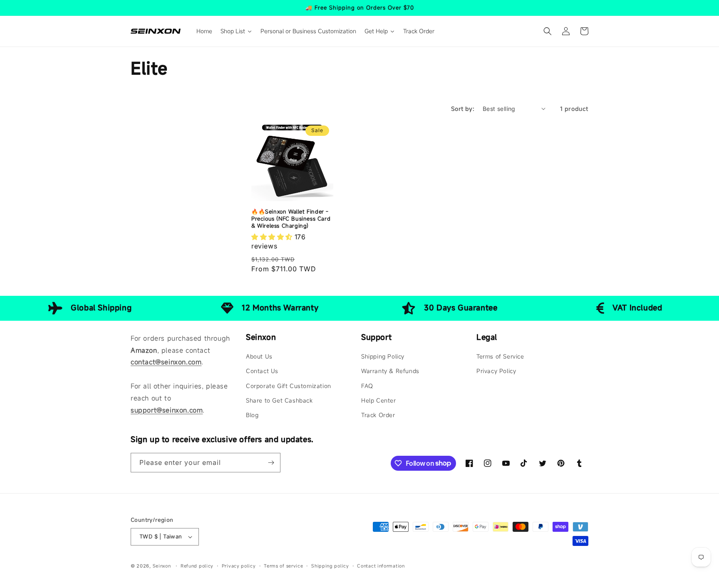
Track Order (378, 415)
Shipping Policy (382, 356)
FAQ (367, 386)
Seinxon (162, 566)
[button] (547, 31)
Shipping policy (330, 566)
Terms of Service (500, 356)
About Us (259, 356)
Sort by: (462, 109)
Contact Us (262, 371)
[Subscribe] (271, 462)
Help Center (378, 400)
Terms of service (283, 566)
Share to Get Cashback (279, 400)
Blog (252, 415)
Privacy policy (239, 566)
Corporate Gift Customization (288, 386)
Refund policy (197, 566)
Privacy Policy (496, 371)
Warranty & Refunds (390, 371)
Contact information (380, 566)
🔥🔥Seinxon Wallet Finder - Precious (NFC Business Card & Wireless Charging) (290, 218)
